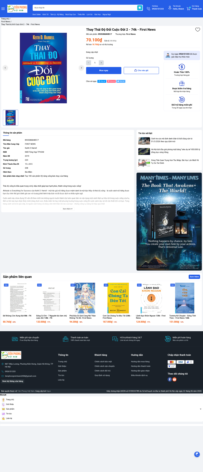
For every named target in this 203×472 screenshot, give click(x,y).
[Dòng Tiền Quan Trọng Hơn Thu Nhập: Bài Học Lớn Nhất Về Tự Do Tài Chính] (144, 163)
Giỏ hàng (196, 7)
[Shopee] (174, 379)
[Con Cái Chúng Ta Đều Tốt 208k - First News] (118, 298)
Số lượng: (90, 58)
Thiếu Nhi (81, 15)
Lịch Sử (89, 15)
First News (5, 21)
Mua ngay (103, 70)
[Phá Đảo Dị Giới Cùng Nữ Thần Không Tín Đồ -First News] (85, 298)
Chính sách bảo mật (103, 361)
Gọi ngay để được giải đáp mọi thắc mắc (184, 55)
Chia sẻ (102, 81)
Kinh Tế (45, 15)
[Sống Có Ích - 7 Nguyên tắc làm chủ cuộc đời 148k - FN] (51, 298)
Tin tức (61, 375)
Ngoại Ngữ (107, 15)
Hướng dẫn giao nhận (140, 371)
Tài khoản (178, 7)
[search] (139, 7)
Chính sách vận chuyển (105, 366)
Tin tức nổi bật (145, 133)
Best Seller (37, 15)
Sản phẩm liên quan (17, 277)
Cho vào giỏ (143, 70)
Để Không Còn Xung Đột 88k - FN (17, 316)
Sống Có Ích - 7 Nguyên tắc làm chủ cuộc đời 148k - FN (51, 317)
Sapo (49, 391)
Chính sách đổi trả (102, 371)
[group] (43, 68)
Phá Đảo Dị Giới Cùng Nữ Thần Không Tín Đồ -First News (83, 317)
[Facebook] (170, 379)
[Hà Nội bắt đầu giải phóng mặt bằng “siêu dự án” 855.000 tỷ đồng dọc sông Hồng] (144, 152)
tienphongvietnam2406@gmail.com (20, 376)
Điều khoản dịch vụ (139, 375)
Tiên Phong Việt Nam (26, 391)
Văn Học (97, 15)
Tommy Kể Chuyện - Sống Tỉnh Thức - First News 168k (182, 317)
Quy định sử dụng (102, 375)
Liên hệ (61, 380)
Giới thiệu (62, 366)
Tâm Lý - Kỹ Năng (57, 15)
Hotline (158, 7)
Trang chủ (5, 19)
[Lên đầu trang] (197, 461)
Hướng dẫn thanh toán (140, 366)
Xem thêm (194, 277)
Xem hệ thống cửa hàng (12, 381)
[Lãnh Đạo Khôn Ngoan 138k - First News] (151, 298)
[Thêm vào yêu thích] (197, 29)
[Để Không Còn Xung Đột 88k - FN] (18, 298)
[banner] (169, 222)
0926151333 (10, 371)
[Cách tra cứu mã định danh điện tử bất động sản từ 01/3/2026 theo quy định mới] (144, 141)
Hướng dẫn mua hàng (140, 361)
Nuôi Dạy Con (70, 15)
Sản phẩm (62, 371)
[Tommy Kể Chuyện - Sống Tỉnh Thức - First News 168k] (184, 298)
